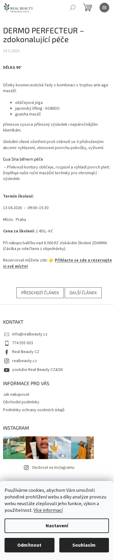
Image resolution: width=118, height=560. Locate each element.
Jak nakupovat (16, 395)
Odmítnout (29, 545)
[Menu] (104, 8)
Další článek (83, 292)
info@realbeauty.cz (30, 334)
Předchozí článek (40, 292)
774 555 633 (22, 343)
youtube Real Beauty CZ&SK (37, 370)
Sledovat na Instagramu (53, 468)
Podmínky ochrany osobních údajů (33, 410)
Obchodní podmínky (21, 402)
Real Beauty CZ (25, 352)
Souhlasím (84, 545)
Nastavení (57, 525)
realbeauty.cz (24, 361)
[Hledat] (73, 8)
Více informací (48, 510)
